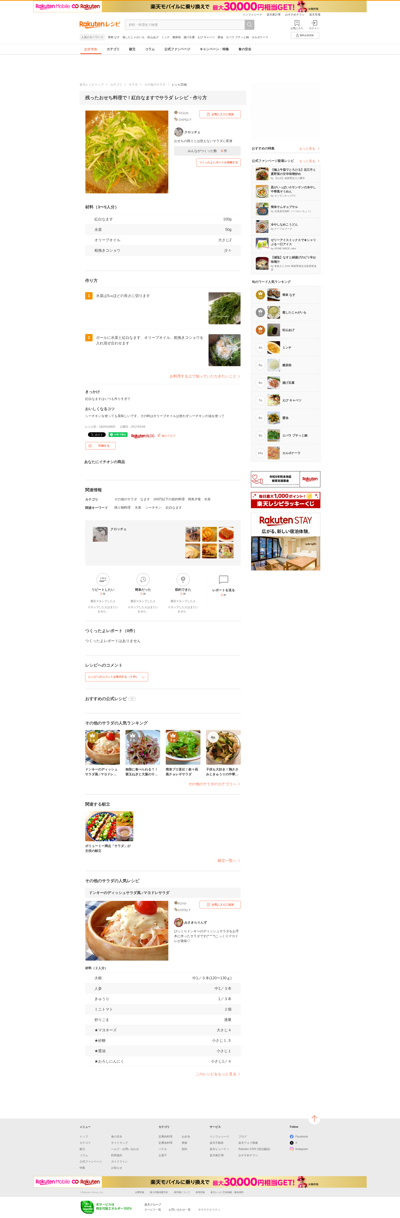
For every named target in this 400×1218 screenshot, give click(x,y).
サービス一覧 (152, 1209)
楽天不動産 (217, 1142)
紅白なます (174, 507)
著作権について (182, 1192)
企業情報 (139, 1192)
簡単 (184, 1142)
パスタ (163, 1149)
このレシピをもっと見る (216, 1074)
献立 (132, 49)
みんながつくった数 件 (207, 151)
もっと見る (307, 148)
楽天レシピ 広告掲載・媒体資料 (227, 1192)
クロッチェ (118, 529)
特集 (82, 1167)
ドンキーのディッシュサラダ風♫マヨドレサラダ (129, 893)
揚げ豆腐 (189, 37)
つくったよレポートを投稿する (218, 162)
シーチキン (153, 507)
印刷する (103, 445)
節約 (184, 1149)
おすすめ (90, 49)
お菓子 (163, 1155)
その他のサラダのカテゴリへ (212, 784)
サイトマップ (119, 1142)
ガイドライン (119, 1161)
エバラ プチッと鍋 (237, 37)
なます (145, 499)
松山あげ (153, 37)
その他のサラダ (154, 84)
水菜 (98, 230)
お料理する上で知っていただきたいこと (203, 376)
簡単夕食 (194, 499)
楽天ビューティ (219, 1149)
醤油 (220, 37)
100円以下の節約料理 (169, 499)
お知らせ (116, 1167)
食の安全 (244, 49)
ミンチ (165, 37)
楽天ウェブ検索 (248, 1142)
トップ (84, 1136)
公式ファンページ (177, 49)
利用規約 (116, 1155)
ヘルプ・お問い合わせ (125, 1149)
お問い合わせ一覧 (180, 1209)
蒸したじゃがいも (133, 37)
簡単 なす (114, 37)
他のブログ (168, 435)
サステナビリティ (209, 1209)
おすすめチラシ (295, 14)
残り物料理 (122, 507)
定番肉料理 (165, 1136)
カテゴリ (113, 49)
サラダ (133, 84)
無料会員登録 (307, 35)
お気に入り (297, 28)
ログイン (314, 28)
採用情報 (200, 1192)
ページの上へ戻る (314, 1119)
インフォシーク (252, 14)
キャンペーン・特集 (214, 49)
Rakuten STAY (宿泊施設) (254, 1149)
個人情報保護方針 (159, 1192)
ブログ (242, 1136)
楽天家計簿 (274, 14)
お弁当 (186, 1136)
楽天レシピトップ (92, 84)
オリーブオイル (107, 240)
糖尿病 (176, 37)
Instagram (301, 1149)
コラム (150, 49)
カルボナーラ (260, 37)
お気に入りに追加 (223, 114)
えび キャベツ (206, 37)
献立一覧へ (227, 860)
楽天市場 (314, 14)
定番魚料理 (165, 1142)
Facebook (301, 1136)
